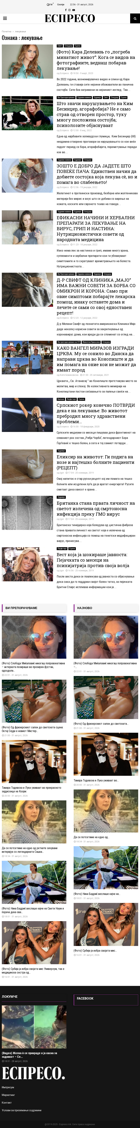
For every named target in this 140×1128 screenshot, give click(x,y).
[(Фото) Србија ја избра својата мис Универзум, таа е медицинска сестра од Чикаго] (34, 942)
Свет (60, 46)
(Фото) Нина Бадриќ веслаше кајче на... (97, 894)
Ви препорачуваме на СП (69, 342)
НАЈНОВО (84, 608)
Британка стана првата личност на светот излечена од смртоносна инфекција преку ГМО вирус (96, 508)
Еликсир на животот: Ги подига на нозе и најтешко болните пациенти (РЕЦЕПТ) (95, 462)
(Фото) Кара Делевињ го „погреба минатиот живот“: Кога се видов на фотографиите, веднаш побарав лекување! (96, 60)
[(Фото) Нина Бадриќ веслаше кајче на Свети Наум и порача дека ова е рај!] (34, 882)
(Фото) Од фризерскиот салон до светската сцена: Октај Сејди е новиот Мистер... (32, 729)
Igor (62, 473)
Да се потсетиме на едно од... (91, 837)
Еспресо (64, 73)
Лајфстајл (71, 399)
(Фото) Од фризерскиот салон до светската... (101, 723)
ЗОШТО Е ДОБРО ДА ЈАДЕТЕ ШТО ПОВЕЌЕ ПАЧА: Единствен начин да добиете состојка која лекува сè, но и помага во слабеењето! (97, 174)
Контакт (7, 1102)
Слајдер (68, 46)
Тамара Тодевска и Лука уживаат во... (96, 780)
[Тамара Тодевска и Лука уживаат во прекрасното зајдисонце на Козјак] (34, 761)
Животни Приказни (91, 342)
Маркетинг (8, 1095)
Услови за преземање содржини (21, 1110)
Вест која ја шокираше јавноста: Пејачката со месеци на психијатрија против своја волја (93, 560)
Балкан (61, 399)
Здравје (97, 97)
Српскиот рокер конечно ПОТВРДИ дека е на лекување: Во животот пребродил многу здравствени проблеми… (96, 413)
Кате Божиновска (69, 375)
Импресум (8, 1087)
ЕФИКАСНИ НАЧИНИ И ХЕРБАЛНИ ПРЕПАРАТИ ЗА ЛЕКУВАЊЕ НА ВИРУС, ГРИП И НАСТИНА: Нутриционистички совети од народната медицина (96, 228)
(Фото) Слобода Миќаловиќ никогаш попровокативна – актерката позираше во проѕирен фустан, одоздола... (33, 667)
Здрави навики (84, 97)
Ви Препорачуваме (66, 97)
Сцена (77, 46)
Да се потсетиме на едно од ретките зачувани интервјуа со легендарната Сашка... (29, 849)
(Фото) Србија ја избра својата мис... (95, 950)
